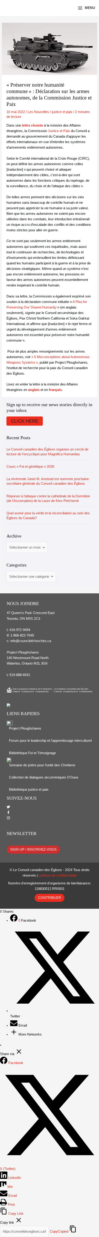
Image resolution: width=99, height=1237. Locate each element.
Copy (59, 1231)
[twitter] (8, 807)
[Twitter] (54, 1011)
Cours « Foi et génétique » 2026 (30, 466)
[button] (68, 8)
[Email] (14, 1025)
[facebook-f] (8, 813)
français (55, 390)
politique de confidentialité (58, 875)
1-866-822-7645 (22, 635)
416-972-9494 (19, 630)
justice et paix (62, 112)
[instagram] (8, 818)
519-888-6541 (19, 675)
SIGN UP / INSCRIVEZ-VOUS (33, 849)
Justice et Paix (59, 131)
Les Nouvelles (38, 112)
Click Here (24, 421)
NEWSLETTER (21, 833)
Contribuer (49, 898)
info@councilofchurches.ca (30, 641)
